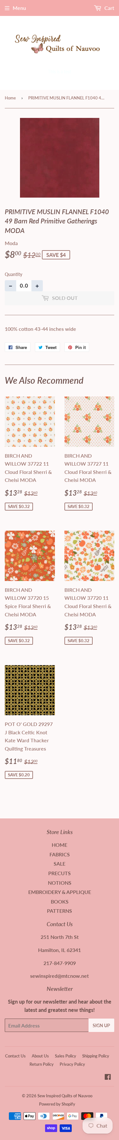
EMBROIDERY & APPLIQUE (59, 892)
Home (10, 97)
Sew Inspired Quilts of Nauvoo (64, 1095)
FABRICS (60, 854)
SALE (59, 863)
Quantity (13, 274)
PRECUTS (59, 873)
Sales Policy (65, 1055)
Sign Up (101, 1025)
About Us (40, 1055)
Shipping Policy (95, 1055)
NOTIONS (59, 883)
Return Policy (42, 1064)
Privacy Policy (72, 1064)
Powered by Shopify (57, 1104)
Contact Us (15, 1055)
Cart (108, 8)
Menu (19, 8)
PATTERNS (59, 911)
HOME (59, 845)
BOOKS (60, 901)
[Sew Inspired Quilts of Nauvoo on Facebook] (107, 1077)
